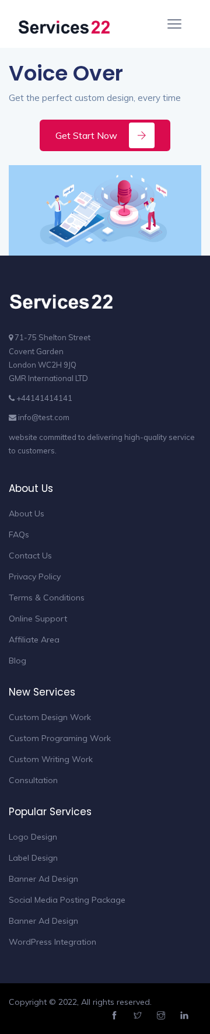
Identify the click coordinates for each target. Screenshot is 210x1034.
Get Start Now (86, 135)
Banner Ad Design (43, 879)
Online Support (38, 618)
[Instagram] (162, 1016)
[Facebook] (115, 1016)
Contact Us (30, 555)
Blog (17, 660)
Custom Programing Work (60, 738)
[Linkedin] (185, 1016)
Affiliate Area (34, 639)
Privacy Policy (35, 576)
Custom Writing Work (51, 759)
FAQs (19, 534)
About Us (26, 513)
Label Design (33, 858)
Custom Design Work (50, 717)
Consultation (33, 780)
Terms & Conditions (47, 597)
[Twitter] (139, 1016)
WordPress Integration (52, 942)
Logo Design (33, 837)
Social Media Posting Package (67, 900)
